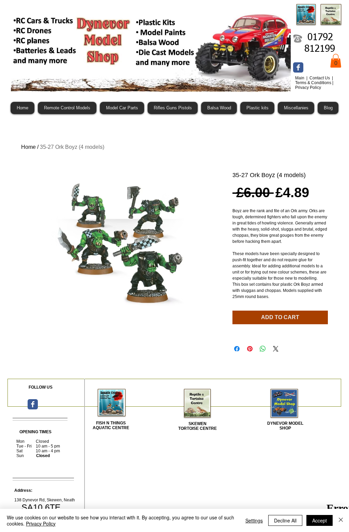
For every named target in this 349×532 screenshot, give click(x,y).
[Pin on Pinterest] (250, 349)
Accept (319, 520)
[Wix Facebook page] (298, 67)
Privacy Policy (41, 523)
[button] (336, 61)
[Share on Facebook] (237, 349)
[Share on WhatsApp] (263, 349)
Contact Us (320, 78)
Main (300, 78)
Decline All (285, 520)
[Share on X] (276, 349)
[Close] (341, 520)
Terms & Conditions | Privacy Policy (314, 85)
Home (28, 147)
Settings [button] (254, 520)
